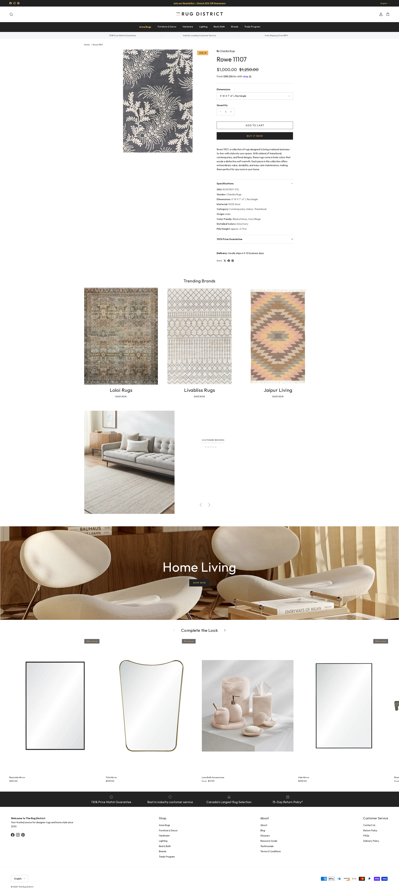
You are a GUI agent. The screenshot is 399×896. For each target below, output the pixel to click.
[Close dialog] (258, 410)
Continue (168, 474)
